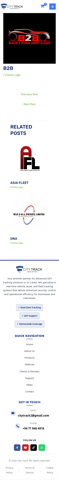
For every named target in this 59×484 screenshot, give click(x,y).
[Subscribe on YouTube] (25, 447)
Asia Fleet (19, 183)
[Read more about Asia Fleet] (29, 159)
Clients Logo (12, 74)
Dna (13, 239)
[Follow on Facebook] (17, 447)
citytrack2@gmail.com (33, 415)
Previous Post (29, 94)
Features (29, 364)
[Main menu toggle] (52, 6)
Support (29, 378)
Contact (29, 391)
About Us (29, 351)
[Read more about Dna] (29, 214)
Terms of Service (29, 470)
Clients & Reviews (29, 371)
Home (29, 344)
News (29, 384)
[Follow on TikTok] (33, 447)
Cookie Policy (49, 470)
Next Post (30, 104)
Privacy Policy (9, 470)
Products (30, 357)
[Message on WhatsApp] (42, 447)
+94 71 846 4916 (33, 428)
